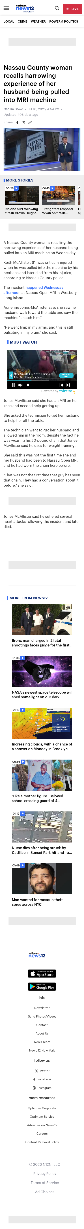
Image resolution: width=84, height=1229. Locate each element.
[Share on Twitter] (24, 122)
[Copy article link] (30, 122)
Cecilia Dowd (13, 109)
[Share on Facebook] (17, 122)
